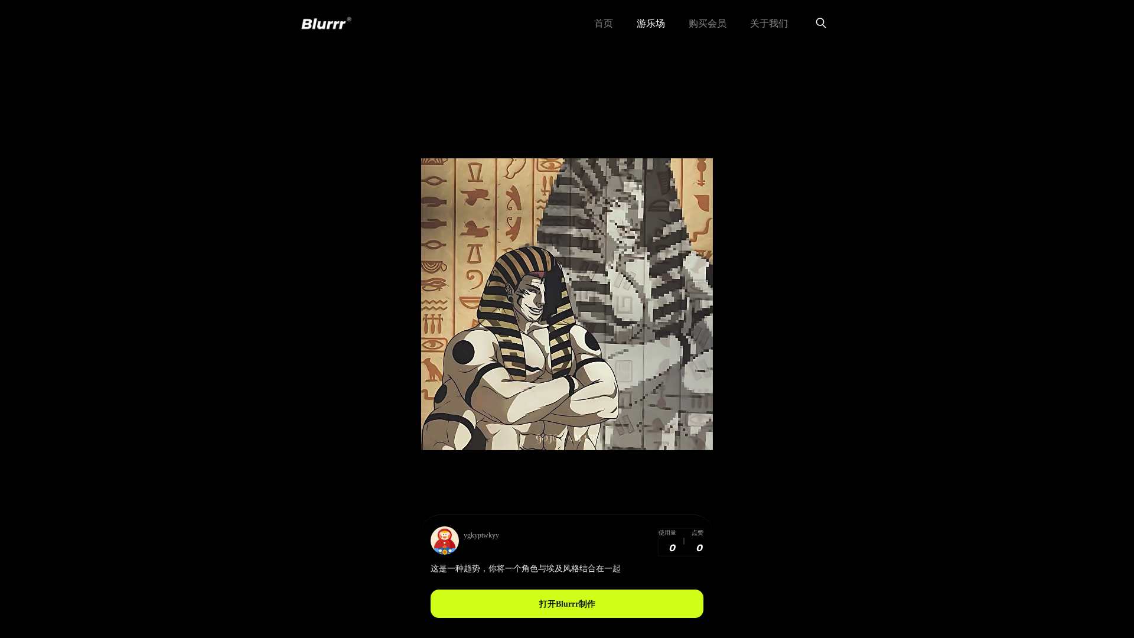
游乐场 (651, 23)
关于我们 (769, 23)
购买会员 (707, 23)
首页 (603, 23)
